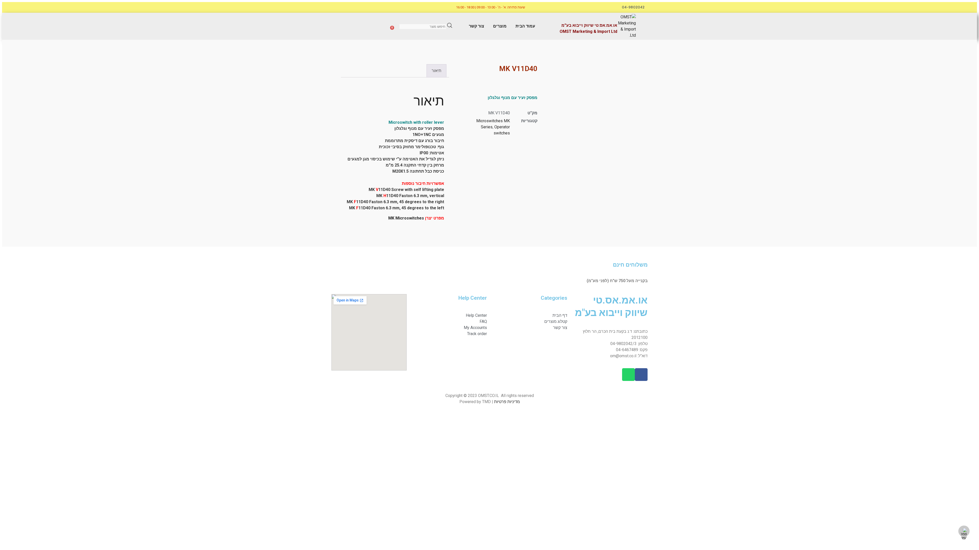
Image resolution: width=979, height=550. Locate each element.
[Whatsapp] (363, 7)
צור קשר (476, 26)
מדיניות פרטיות (507, 401)
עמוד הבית (525, 26)
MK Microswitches (406, 218)
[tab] (436, 70)
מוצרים (500, 26)
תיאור (436, 70)
